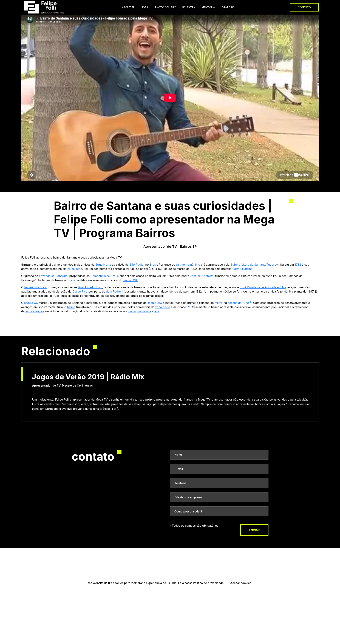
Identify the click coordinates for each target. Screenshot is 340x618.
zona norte (162, 307)
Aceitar (240, 583)
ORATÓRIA (228, 7)
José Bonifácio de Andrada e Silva (263, 287)
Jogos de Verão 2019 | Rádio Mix (88, 377)
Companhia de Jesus (104, 276)
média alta (144, 311)
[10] (188, 306)
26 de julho (74, 269)
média (132, 311)
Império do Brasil (35, 287)
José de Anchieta (201, 276)
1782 (298, 264)
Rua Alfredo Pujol (90, 287)
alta (156, 311)
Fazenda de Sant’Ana (53, 276)
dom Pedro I (114, 291)
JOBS (144, 7)
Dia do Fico (79, 291)
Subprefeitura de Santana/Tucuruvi (254, 264)
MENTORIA (208, 7)
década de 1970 (238, 303)
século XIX (130, 280)
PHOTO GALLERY (165, 7)
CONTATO (304, 7)
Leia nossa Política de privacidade (201, 583)
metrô (219, 303)
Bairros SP (188, 246)
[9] (251, 302)
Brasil (153, 264)
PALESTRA (188, 7)
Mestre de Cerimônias (77, 385)
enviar (254, 530)
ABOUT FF (128, 7)
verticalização (34, 311)
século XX (31, 303)
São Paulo (136, 264)
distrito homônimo (188, 264)
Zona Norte (103, 264)
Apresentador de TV (160, 246)
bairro (71, 307)
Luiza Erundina (242, 269)
